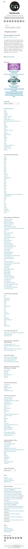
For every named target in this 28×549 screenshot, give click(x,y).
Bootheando (15, 13)
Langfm (6, 386)
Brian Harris (7, 234)
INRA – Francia (7, 134)
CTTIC (5, 197)
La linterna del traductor (10, 451)
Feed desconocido (9, 56)
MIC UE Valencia (8, 374)
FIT (4, 200)
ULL (5, 310)
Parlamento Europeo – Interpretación (13, 348)
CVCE (5, 406)
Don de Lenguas (8, 240)
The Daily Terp (7, 279)
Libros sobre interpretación (10, 358)
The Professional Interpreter (11, 287)
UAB (5, 303)
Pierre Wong (7, 270)
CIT (4, 189)
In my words (7, 249)
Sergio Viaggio (7, 272)
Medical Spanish (8, 387)
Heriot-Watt (6, 300)
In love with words (8, 248)
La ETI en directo (8, 415)
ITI (4, 202)
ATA (5, 180)
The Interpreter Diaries (9, 282)
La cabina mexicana (8, 261)
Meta (5, 452)
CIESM (5, 112)
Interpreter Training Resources (11, 414)
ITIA (5, 203)
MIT (5, 417)
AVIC (5, 183)
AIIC (5, 165)
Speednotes (7, 273)
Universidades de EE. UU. (10, 433)
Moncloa (6, 418)
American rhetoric (8, 399)
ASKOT (5, 176)
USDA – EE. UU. (7, 148)
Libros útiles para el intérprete (11, 361)
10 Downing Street (8, 397)
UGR (5, 307)
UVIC (5, 322)
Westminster (7, 325)
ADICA (5, 158)
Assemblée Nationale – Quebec (11, 400)
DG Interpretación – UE (9, 344)
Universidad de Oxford (9, 432)
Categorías (6, 101)
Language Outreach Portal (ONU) (12, 345)
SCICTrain (6, 423)
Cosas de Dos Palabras (9, 237)
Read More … (15, 52)
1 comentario (14, 37)
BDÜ (5, 186)
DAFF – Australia (8, 116)
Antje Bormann (7, 225)
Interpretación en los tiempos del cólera (13, 520)
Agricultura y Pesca (9, 108)
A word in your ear (8, 219)
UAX (5, 304)
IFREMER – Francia (8, 130)
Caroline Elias (7, 236)
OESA (5, 140)
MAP (5, 136)
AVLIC (5, 185)
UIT (5, 430)
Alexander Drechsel (8, 222)
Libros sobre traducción (9, 360)
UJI (4, 309)
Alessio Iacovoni (8, 220)
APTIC (5, 170)
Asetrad (6, 174)
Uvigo (5, 324)
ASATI (5, 173)
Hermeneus (7, 446)
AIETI (5, 164)
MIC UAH (6, 373)
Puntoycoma (7, 457)
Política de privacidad (16, 546)
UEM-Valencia (7, 306)
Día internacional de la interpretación (13, 498)
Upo (5, 316)
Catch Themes (17, 547)
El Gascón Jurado (8, 243)
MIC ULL (6, 377)
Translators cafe (8, 335)
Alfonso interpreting (9, 224)
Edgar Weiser (7, 242)
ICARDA (6, 127)
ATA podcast (7, 384)
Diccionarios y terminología (10, 357)
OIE (5, 142)
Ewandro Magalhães (9, 245)
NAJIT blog (6, 267)
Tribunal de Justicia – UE (10, 350)
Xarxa (5, 212)
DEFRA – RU (6, 118)
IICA (5, 131)
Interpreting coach (8, 257)
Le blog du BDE (7, 264)
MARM (5, 137)
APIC (5, 168)
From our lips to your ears (10, 246)
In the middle (7, 251)
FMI (5, 412)
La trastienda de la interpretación (12, 263)
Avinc (5, 231)
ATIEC (5, 182)
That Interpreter (8, 275)
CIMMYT (6, 115)
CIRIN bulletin (7, 445)
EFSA (5, 122)
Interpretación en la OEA (12, 35)
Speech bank (7, 426)
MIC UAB (6, 371)
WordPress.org (7, 482)
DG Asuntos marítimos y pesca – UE (12, 121)
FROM (5, 125)
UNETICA (6, 209)
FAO (5, 124)
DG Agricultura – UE (8, 119)
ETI (4, 297)
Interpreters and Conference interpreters (14, 332)
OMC (5, 143)
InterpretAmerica (8, 254)
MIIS (5, 301)
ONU (5, 347)
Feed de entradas (8, 479)
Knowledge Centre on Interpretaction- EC (14, 449)
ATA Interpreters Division (10, 227)
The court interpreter (9, 278)
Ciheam (6, 113)
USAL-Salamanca (8, 319)
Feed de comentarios (9, 480)
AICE (5, 162)
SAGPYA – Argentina (8, 145)
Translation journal (8, 461)
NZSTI (5, 205)
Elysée (5, 409)
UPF (5, 315)
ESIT (5, 295)
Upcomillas (6, 313)
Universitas (6, 211)
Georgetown (7, 298)
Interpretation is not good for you (12, 255)
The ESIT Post (7, 281)
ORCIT (5, 421)
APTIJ (5, 171)
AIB (5, 161)
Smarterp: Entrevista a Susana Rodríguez (14, 511)
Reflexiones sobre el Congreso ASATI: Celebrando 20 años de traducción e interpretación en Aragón (13, 493)
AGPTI (5, 159)
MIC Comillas (7, 370)
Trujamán (6, 463)
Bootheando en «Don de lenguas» (12, 514)
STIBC (5, 208)
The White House (8, 429)
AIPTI (5, 167)
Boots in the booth (8, 233)
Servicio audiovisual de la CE (11, 424)
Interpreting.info (8, 334)
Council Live (7, 405)
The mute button (8, 285)
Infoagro (6, 133)
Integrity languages (8, 252)
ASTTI (5, 179)
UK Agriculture (7, 146)
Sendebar (6, 458)
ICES (5, 128)
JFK (4, 260)
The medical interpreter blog (11, 284)
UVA (5, 321)
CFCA (5, 110)
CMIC (5, 193)
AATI (5, 156)
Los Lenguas (7, 266)
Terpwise (6, 389)
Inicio (7, 25)
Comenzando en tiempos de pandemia (13, 517)
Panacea (6, 455)
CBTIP (5, 188)
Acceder (6, 477)
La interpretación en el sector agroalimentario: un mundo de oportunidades (11, 503)
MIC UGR (6, 376)
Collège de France (8, 403)
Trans (5, 460)
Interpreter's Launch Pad (10, 448)
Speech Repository (8, 427)
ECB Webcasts (7, 408)
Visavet (5, 149)
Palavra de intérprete (9, 269)
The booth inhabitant (9, 276)
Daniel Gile (6, 239)
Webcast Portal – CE (8, 435)
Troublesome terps (8, 288)
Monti (5, 454)
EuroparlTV (6, 411)
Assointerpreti (7, 177)
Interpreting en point (9, 258)
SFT (5, 206)
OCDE (5, 139)
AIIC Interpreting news (9, 443)
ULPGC (5, 312)
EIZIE (5, 199)
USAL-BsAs (6, 318)
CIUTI (5, 191)
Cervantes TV (7, 402)
